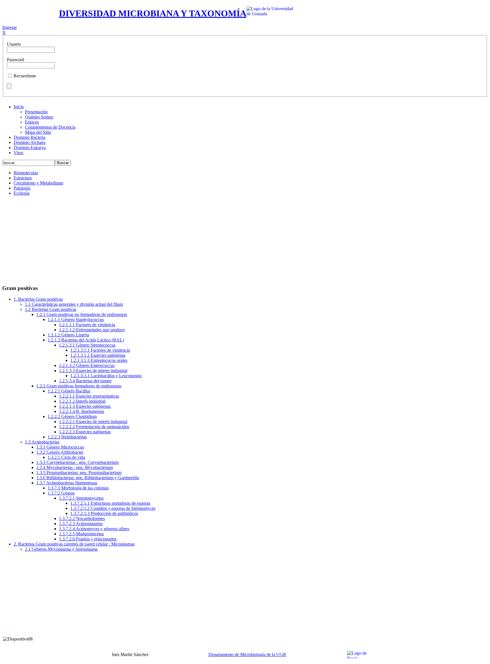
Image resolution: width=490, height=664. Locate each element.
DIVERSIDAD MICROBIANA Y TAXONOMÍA (152, 13)
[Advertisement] (245, 240)
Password (15, 59)
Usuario (14, 44)
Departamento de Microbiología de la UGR (247, 654)
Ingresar (9, 27)
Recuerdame (25, 75)
